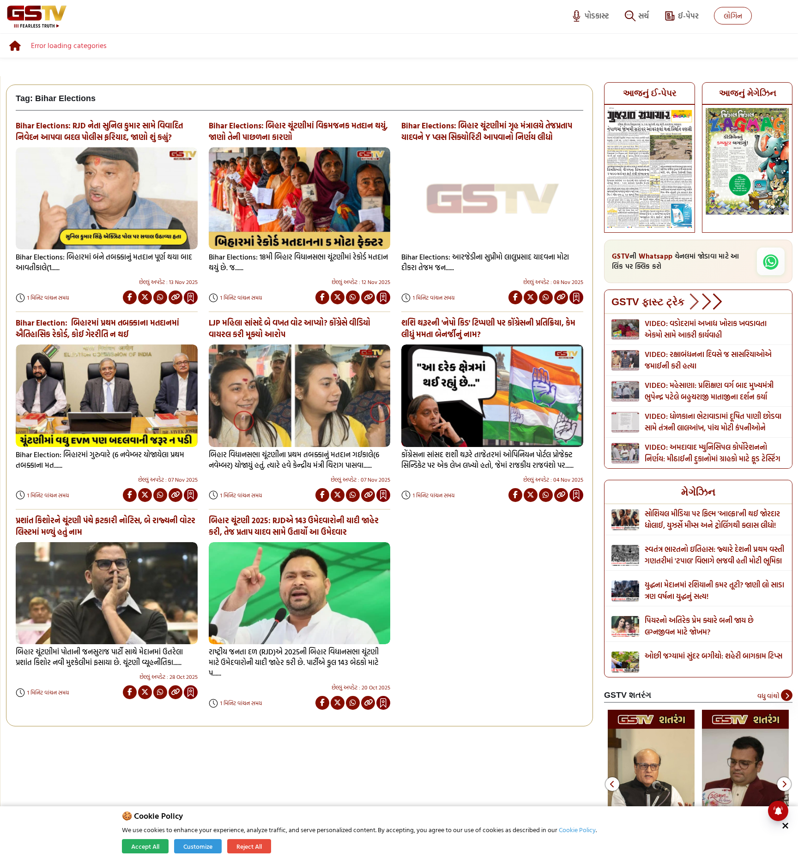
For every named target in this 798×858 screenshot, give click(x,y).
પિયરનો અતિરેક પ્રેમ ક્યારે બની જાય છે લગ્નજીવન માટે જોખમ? (699, 626)
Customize (197, 846)
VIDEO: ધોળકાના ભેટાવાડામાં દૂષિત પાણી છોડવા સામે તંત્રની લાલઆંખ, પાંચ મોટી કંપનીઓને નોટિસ (713, 428)
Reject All (249, 846)
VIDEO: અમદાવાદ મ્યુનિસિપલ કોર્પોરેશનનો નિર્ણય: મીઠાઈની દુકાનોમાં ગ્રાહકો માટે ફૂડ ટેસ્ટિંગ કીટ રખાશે (712, 458)
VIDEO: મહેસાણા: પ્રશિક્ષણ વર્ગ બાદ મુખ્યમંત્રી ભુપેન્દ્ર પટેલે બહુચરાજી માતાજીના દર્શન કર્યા (709, 391)
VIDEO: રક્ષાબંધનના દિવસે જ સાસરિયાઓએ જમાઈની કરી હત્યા (708, 360)
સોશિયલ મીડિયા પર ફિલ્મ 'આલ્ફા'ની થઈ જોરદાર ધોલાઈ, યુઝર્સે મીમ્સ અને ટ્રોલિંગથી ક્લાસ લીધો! (712, 519)
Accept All (145, 846)
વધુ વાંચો (769, 696)
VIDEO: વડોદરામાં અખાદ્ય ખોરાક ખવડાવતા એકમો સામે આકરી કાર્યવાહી (706, 329)
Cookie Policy (577, 829)
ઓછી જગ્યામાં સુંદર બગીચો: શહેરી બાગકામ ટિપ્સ (713, 655)
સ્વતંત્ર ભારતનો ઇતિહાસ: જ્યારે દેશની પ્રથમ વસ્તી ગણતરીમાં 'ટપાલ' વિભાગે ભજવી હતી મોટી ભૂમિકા (714, 555)
